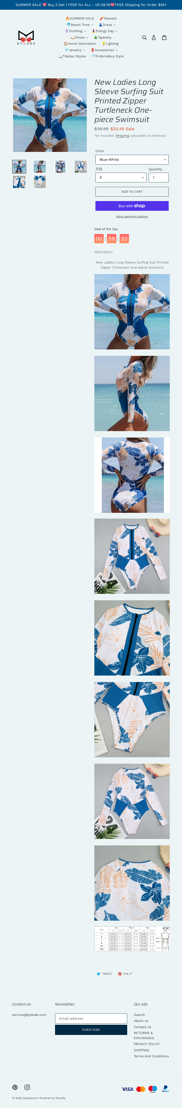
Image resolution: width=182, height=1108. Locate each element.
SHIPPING (141, 1050)
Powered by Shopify (52, 1098)
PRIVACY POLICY (147, 1044)
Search (139, 1015)
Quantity (155, 169)
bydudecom (30, 1098)
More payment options (132, 216)
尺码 (98, 169)
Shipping (122, 135)
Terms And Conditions (151, 1056)
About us (141, 1021)
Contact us (142, 1027)
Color (99, 151)
